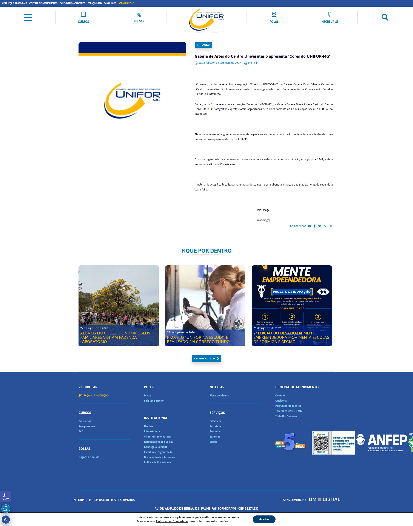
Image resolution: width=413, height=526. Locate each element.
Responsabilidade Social (158, 441)
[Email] (309, 226)
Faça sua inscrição (96, 395)
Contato (280, 395)
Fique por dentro (219, 395)
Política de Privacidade (157, 462)
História (148, 426)
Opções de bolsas (89, 457)
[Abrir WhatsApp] (402, 515)
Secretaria (216, 426)
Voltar (205, 45)
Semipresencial (87, 426)
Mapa (147, 395)
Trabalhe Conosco (286, 416)
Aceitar (264, 519)
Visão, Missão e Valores (157, 436)
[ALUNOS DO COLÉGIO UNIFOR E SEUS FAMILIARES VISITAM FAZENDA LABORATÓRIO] (119, 305)
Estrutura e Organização (158, 452)
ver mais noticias (204, 358)
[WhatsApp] (325, 226)
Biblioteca (216, 421)
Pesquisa (215, 431)
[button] (5, 496)
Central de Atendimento (43, 3)
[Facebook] (314, 226)
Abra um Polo (126, 3)
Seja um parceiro (154, 400)
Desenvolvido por (293, 500)
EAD (81, 431)
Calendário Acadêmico (73, 3)
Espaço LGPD (95, 3)
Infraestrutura (152, 431)
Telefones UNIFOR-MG (288, 411)
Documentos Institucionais (159, 457)
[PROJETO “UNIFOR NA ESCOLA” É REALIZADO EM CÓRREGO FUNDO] (205, 305)
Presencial (85, 421)
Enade (213, 441)
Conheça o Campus (155, 447)
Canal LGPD (110, 3)
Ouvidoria (281, 400)
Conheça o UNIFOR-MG (14, 3)
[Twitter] (319, 226)
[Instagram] (330, 226)
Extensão (215, 436)
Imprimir (253, 62)
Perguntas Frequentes (288, 405)
